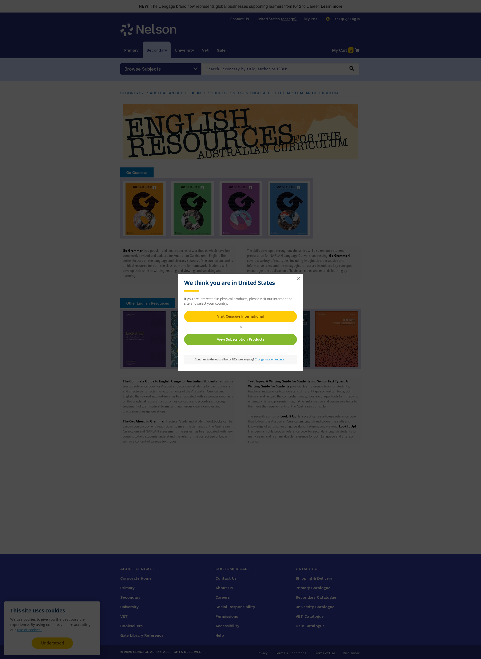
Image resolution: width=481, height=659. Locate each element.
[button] (298, 278)
